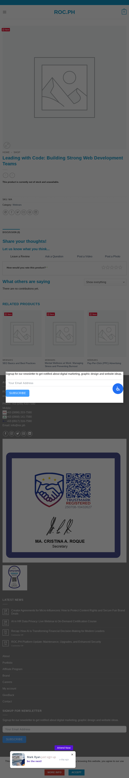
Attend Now (64, 747)
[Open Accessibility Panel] (118, 388)
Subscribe (17, 393)
